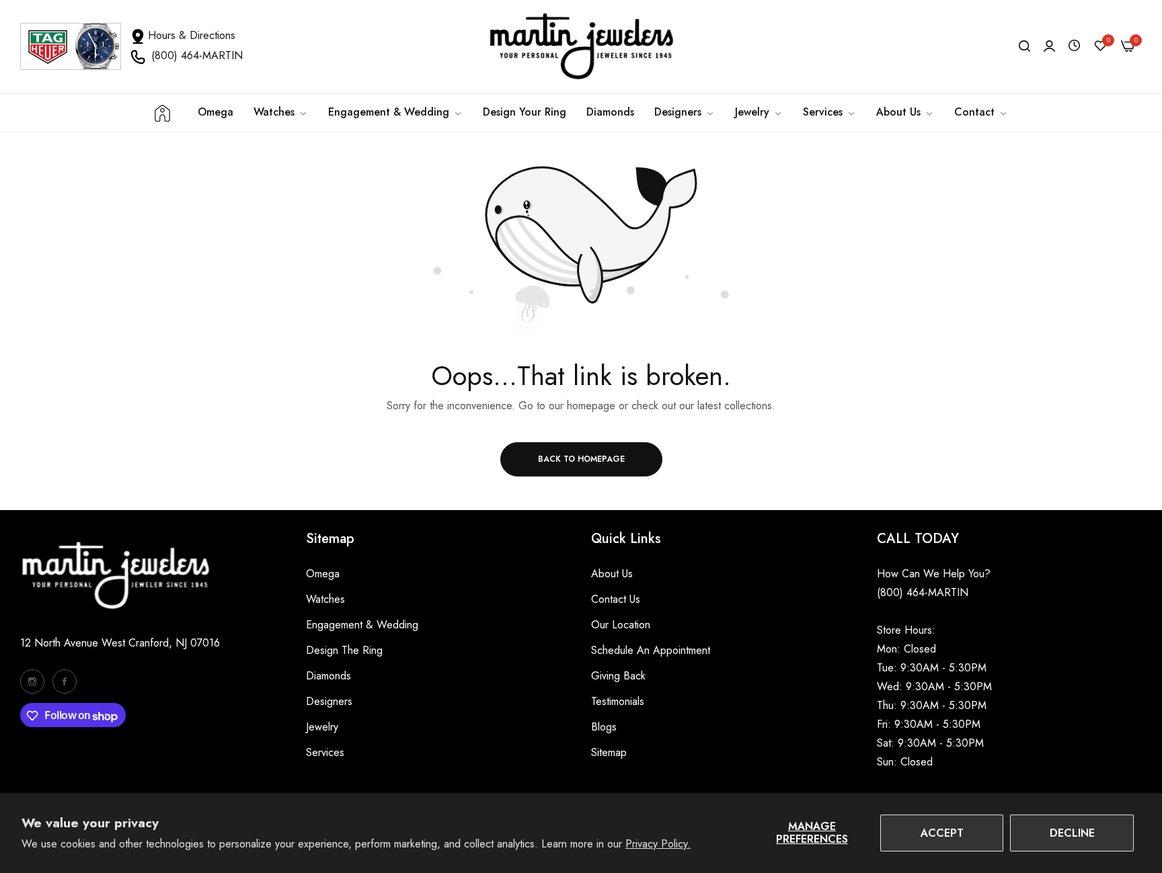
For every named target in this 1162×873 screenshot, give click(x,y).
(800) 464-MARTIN (197, 55)
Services (325, 752)
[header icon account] (1049, 46)
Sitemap (609, 752)
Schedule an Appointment (650, 650)
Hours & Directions (191, 35)
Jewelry (322, 727)
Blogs (604, 727)
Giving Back (618, 675)
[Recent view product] (1074, 46)
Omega (323, 573)
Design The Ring (344, 650)
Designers (329, 701)
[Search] (1024, 46)
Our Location (620, 624)
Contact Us (615, 599)
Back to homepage (581, 459)
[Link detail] (32, 681)
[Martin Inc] (581, 46)
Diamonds (328, 675)
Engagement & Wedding (362, 624)
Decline (1072, 833)
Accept (942, 833)
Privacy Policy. (658, 843)
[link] (395, 112)
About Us (612, 573)
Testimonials (617, 701)
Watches (325, 599)
